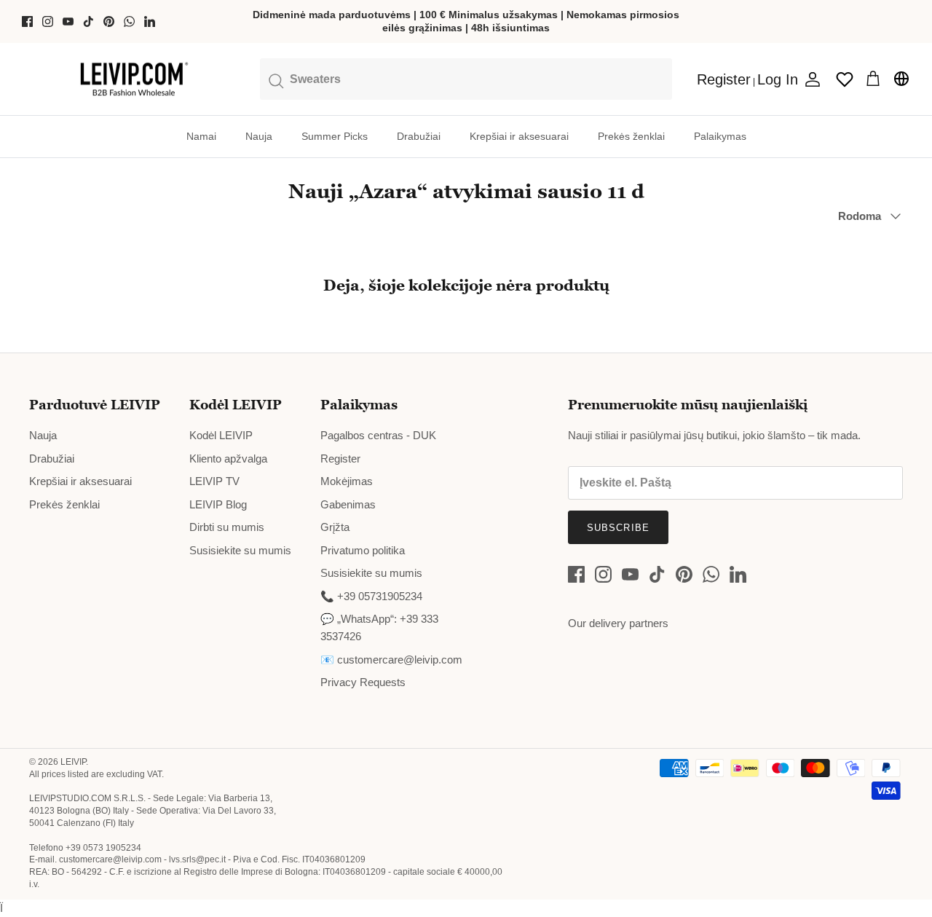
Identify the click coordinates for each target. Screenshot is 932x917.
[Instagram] (47, 21)
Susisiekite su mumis (240, 550)
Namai (201, 136)
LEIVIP (73, 762)
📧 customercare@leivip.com (391, 659)
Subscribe (618, 527)
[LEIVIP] (133, 79)
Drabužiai (419, 136)
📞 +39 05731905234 (371, 596)
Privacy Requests (363, 682)
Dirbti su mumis (226, 527)
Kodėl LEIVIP (221, 435)
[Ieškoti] (466, 79)
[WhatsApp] (129, 21)
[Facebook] (27, 21)
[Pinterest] (108, 21)
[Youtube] (68, 21)
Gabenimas (348, 504)
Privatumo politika (362, 550)
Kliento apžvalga (228, 458)
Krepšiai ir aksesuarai (519, 136)
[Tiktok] (88, 21)
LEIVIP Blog (218, 504)
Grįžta (335, 527)
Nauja (258, 136)
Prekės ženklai (631, 136)
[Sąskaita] (809, 79)
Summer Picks (334, 136)
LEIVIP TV (214, 481)
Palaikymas (720, 136)
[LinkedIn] (149, 21)
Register (340, 458)
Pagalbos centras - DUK (378, 435)
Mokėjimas (346, 481)
